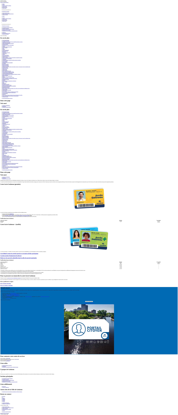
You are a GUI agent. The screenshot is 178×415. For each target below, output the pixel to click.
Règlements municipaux (5, 87)
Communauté (4, 59)
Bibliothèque (4, 51)
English (3, 16)
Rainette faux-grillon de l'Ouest (6, 85)
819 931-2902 (17, 359)
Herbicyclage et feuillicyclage (6, 142)
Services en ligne (4, 7)
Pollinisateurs (4, 83)
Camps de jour (4, 53)
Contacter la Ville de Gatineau (6, 5)
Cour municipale (4, 61)
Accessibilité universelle (5, 112)
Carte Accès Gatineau (5, 34)
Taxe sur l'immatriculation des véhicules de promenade (10, 91)
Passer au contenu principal (4, 2)
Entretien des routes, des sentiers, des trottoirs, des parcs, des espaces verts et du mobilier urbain (16, 66)
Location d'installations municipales (7, 73)
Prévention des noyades (5, 84)
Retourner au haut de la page (6, 411)
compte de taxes (9, 295)
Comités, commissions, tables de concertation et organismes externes (12, 57)
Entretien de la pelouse (5, 137)
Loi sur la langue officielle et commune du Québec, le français (11, 74)
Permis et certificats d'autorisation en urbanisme (9, 152)
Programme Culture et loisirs (6, 107)
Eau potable (4, 63)
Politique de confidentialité (6, 403)
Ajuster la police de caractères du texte (7, 13)
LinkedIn (3, 399)
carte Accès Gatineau (13, 293)
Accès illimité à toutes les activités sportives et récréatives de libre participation (19, 253)
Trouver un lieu (4, 6)
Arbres (3, 48)
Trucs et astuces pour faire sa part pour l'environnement (10, 167)
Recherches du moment (5, 11)
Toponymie (4, 94)
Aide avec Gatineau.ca (5, 387)
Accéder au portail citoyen (89, 301)
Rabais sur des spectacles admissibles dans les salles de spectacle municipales (18, 258)
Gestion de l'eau (4, 69)
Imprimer (3, 410)
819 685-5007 (8, 358)
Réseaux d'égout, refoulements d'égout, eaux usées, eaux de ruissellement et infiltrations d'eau (16, 88)
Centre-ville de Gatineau (5, 127)
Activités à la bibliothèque (6, 105)
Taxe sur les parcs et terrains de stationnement (9, 92)
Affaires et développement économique (8, 43)
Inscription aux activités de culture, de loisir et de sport (10, 367)
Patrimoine (3, 80)
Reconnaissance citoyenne (6, 86)
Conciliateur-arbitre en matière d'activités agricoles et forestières (11, 60)
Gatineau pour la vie (5, 68)
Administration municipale (6, 42)
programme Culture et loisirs (45, 296)
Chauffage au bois (5, 56)
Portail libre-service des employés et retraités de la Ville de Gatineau (12, 391)
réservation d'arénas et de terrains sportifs (22, 215)
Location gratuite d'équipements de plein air (11, 255)
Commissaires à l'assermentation (7, 58)
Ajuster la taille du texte (5, 406)
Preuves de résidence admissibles (6, 285)
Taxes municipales (5, 93)
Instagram (3, 398)
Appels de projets (4, 47)
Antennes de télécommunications (7, 46)
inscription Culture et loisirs (9, 215)
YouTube (3, 400)
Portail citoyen (4, 8)
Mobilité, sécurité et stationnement (7, 147)
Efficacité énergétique (5, 64)
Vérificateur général (5, 96)
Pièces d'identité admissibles (5, 283)
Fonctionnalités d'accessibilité (6, 409)
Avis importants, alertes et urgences (7, 27)
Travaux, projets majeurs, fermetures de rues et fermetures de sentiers (12, 95)
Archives (3, 49)
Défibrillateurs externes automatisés (7, 62)
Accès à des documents (5, 40)
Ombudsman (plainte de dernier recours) (8, 77)
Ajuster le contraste (5, 14)
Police (3, 82)
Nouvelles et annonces (5, 28)
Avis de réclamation (5, 122)
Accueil (3, 4)
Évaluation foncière (5, 67)
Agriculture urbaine (5, 44)
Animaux (3, 117)
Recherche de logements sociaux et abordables (9, 157)
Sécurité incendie (4, 89)
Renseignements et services (6, 33)
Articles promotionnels (5, 50)
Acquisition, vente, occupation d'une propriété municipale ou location (12, 113)
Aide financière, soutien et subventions (8, 45)
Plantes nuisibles (4, 81)
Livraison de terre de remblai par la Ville (8, 72)
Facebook (3, 396)
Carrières (3, 54)
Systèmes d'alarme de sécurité (6, 90)
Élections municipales (5, 65)
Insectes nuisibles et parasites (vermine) (8, 71)
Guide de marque (4, 70)
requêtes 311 (8, 298)
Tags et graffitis (4, 162)
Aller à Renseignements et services (7, 98)
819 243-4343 (9, 360)
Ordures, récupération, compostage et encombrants (9, 78)
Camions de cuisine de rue (6, 52)
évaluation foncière (17, 295)
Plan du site (4, 386)
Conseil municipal (5, 132)
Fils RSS (3, 401)
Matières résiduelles (5, 75)
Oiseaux (3, 76)
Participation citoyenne (5, 79)
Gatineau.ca (4, 32)
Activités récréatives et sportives (7, 365)
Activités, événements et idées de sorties (8, 29)
